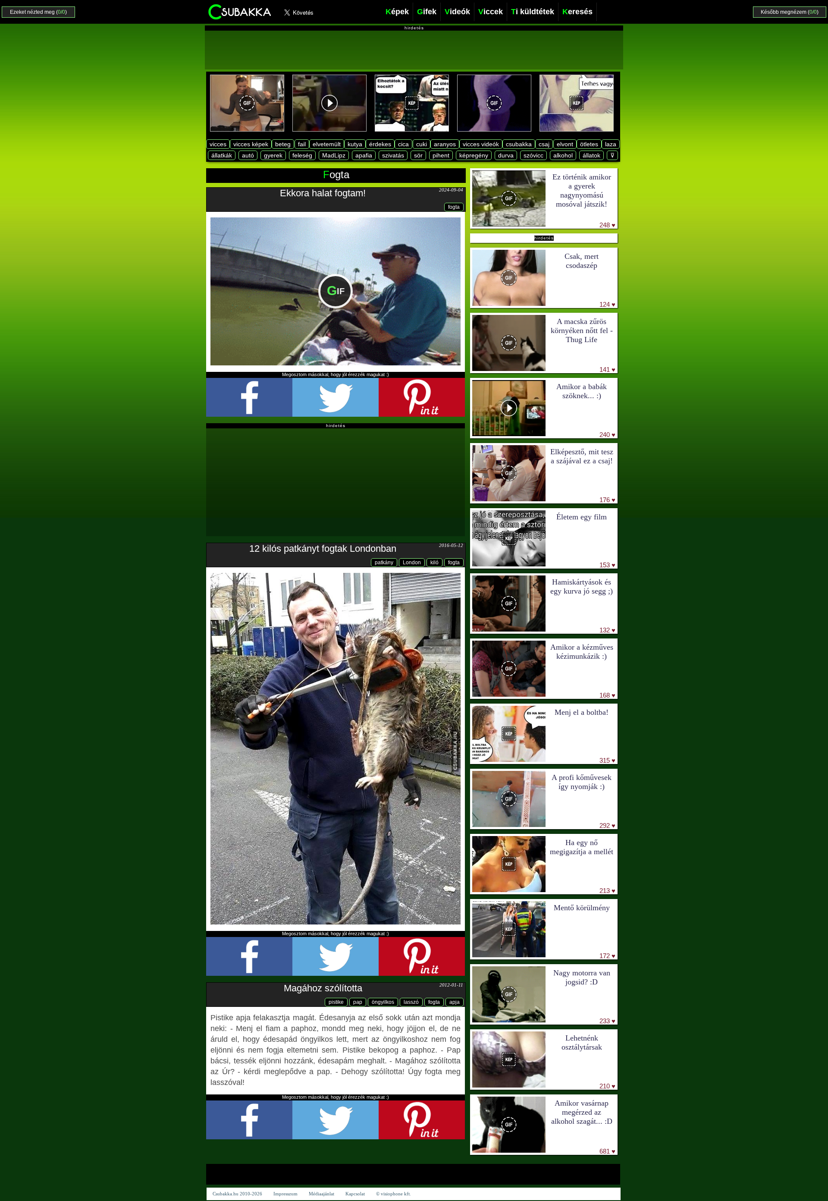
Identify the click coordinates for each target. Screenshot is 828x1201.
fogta (454, 207)
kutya (355, 144)
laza (610, 144)
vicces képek (250, 144)
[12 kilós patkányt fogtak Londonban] (335, 748)
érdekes (380, 144)
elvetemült (327, 144)
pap (357, 1002)
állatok (591, 155)
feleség (302, 155)
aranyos (445, 144)
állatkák (221, 155)
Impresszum (285, 1193)
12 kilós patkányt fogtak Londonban (322, 548)
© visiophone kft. (393, 1193)
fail (302, 144)
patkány (384, 563)
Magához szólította (323, 988)
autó (248, 155)
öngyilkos (383, 1002)
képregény (473, 155)
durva (506, 155)
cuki (421, 144)
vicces (218, 144)
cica (403, 144)
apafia (363, 155)
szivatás (393, 155)
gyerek (273, 155)
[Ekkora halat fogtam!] (335, 291)
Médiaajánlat (321, 1193)
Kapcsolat (355, 1193)
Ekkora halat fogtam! (323, 193)
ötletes (589, 144)
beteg (283, 144)
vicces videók (481, 144)
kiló (434, 563)
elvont (565, 144)
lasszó (411, 1002)
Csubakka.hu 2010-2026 (237, 1193)
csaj (544, 144)
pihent (441, 155)
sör (418, 155)
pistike (336, 1002)
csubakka (519, 144)
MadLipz (333, 155)
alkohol (563, 155)
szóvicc (533, 155)
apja (454, 1002)
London (412, 563)
